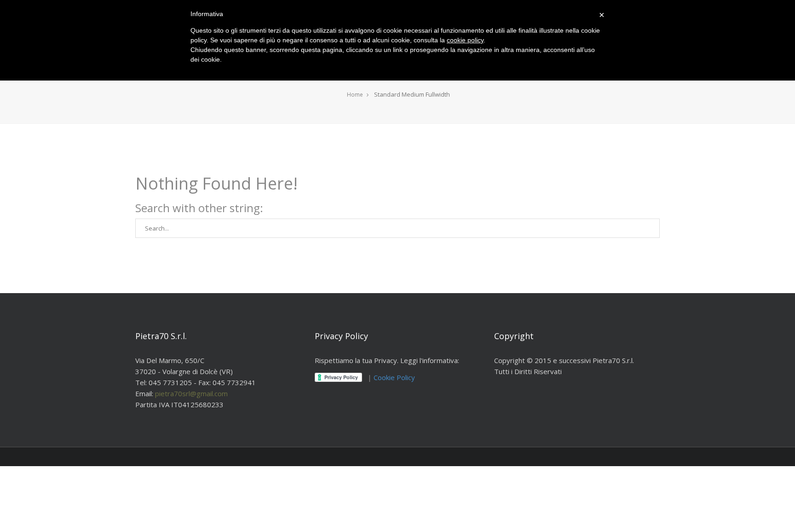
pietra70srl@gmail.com (191, 393)
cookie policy (465, 40)
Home (355, 94)
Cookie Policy (394, 377)
